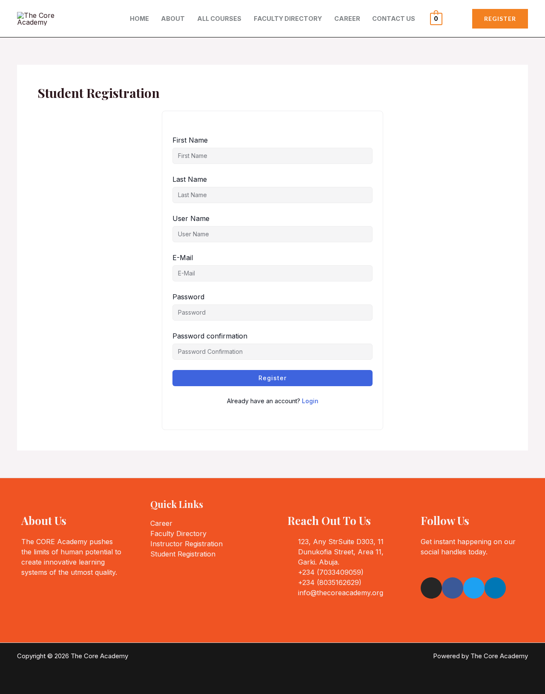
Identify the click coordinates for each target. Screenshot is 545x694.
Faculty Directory (288, 18)
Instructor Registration (186, 543)
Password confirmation (209, 336)
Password (188, 297)
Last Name (189, 179)
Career (347, 18)
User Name (190, 218)
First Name (190, 140)
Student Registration (182, 554)
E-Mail (182, 257)
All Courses (219, 18)
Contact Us (393, 18)
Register (272, 377)
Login (310, 400)
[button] (500, 19)
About (173, 18)
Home (139, 18)
